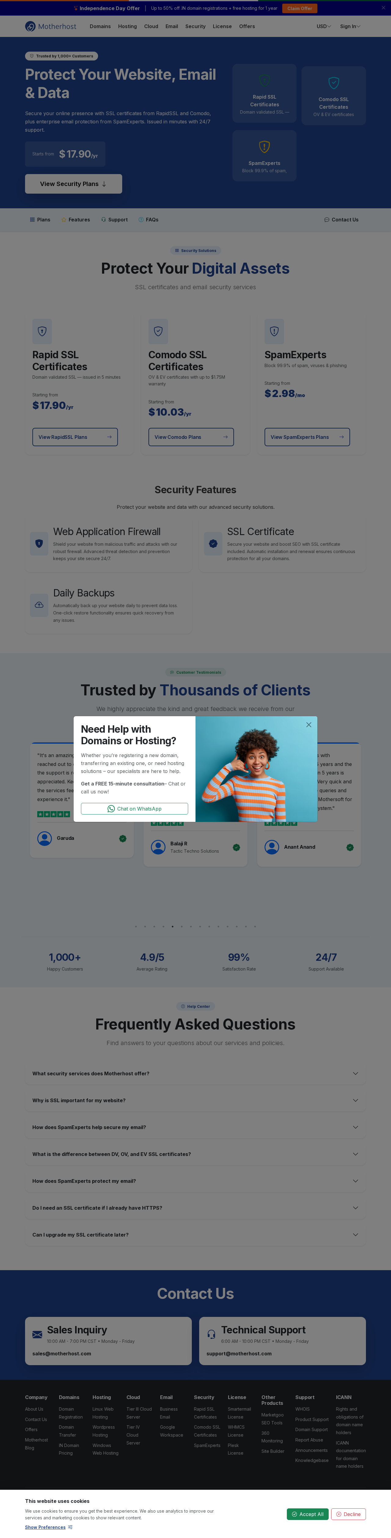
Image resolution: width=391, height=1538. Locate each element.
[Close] (308, 724)
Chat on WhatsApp (139, 809)
